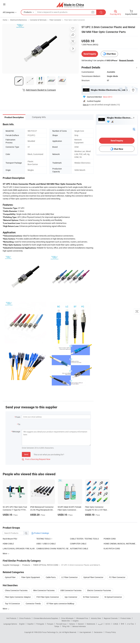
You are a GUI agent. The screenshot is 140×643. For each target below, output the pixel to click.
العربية (100, 624)
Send (26, 454)
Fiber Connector (55, 20)
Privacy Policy (110, 632)
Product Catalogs (41, 533)
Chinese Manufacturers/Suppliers (45, 618)
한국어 (107, 624)
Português (40, 624)
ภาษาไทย (130, 624)
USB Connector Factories (70, 590)
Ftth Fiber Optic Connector (48, 597)
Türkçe (56, 626)
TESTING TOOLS (43, 538)
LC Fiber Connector (69, 577)
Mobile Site (66, 621)
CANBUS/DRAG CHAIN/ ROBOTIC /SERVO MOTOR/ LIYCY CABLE (53, 548)
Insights (75, 621)
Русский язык (61, 624)
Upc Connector (71, 597)
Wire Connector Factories (44, 590)
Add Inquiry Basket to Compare (41, 89)
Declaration (98, 632)
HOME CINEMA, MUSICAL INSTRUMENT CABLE (120, 543)
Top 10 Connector (12, 603)
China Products (25, 618)
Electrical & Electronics (18, 20)
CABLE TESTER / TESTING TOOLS (84, 538)
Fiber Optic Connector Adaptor (18, 597)
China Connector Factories (16, 590)
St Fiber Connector (91, 597)
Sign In (86, 104)
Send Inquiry (90, 54)
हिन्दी (122, 624)
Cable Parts (51, 577)
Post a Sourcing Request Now (36, 459)
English (22, 624)
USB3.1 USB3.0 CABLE (46, 543)
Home (5, 20)
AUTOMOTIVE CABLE (79, 548)
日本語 (115, 624)
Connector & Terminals (38, 20)
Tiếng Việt (66, 626)
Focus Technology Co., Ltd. (52, 632)
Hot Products (11, 618)
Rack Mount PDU (10, 538)
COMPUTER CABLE (78, 543)
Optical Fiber (10, 577)
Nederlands (91, 624)
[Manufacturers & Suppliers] (70, 4)
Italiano (72, 624)
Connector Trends (33, 603)
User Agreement (85, 632)
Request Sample (126, 60)
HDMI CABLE (8, 543)
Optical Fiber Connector (93, 577)
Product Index (125, 618)
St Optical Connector (113, 597)
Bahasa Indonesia (79, 626)
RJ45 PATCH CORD (112, 548)
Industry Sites (96, 618)
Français (50, 624)
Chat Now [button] (111, 54)
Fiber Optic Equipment (30, 577)
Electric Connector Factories (99, 590)
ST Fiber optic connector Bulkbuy (60, 603)
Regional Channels (111, 618)
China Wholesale (67, 618)
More (5, 608)
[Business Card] (134, 129)
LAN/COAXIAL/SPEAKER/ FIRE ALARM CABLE (19, 548)
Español (30, 624)
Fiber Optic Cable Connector (74, 20)
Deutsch (81, 624)
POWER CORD (110, 538)
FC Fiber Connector (117, 577)
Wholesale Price (82, 618)
